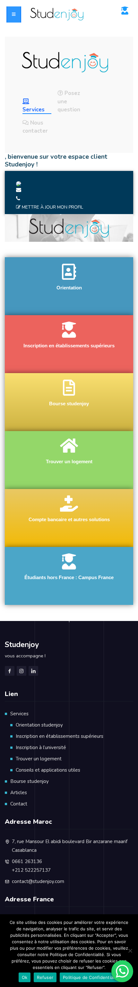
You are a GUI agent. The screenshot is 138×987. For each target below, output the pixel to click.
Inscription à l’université (41, 747)
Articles (18, 792)
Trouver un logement (39, 759)
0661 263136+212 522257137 (31, 865)
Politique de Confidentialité (91, 977)
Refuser (45, 977)
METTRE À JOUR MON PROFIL (52, 207)
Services (19, 713)
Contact (18, 804)
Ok (25, 977)
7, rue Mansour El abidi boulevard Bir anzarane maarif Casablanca (69, 845)
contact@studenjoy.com (38, 881)
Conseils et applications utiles (48, 770)
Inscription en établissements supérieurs (59, 736)
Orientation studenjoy (39, 725)
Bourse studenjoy (29, 781)
